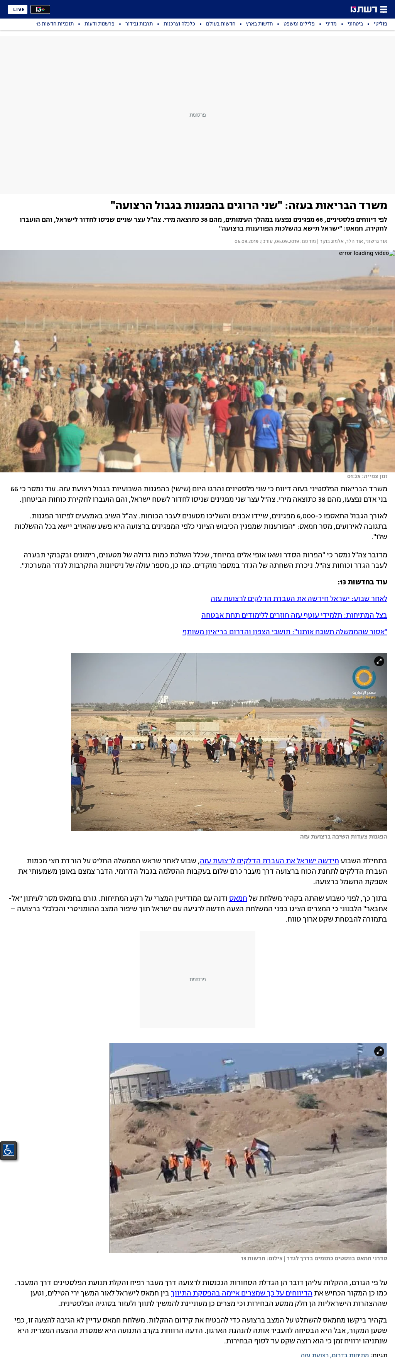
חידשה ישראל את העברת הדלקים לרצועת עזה (269, 861)
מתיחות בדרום (350, 1356)
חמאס (238, 898)
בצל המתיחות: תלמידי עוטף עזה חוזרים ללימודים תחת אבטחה (294, 615)
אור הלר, (353, 242)
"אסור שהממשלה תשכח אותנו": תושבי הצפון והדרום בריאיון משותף (284, 632)
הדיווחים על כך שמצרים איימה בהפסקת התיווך (241, 1293)
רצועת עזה (315, 1356)
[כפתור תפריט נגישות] (8, 1150)
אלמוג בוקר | (330, 242)
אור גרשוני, (375, 242)
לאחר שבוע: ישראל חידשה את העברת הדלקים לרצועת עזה (299, 599)
